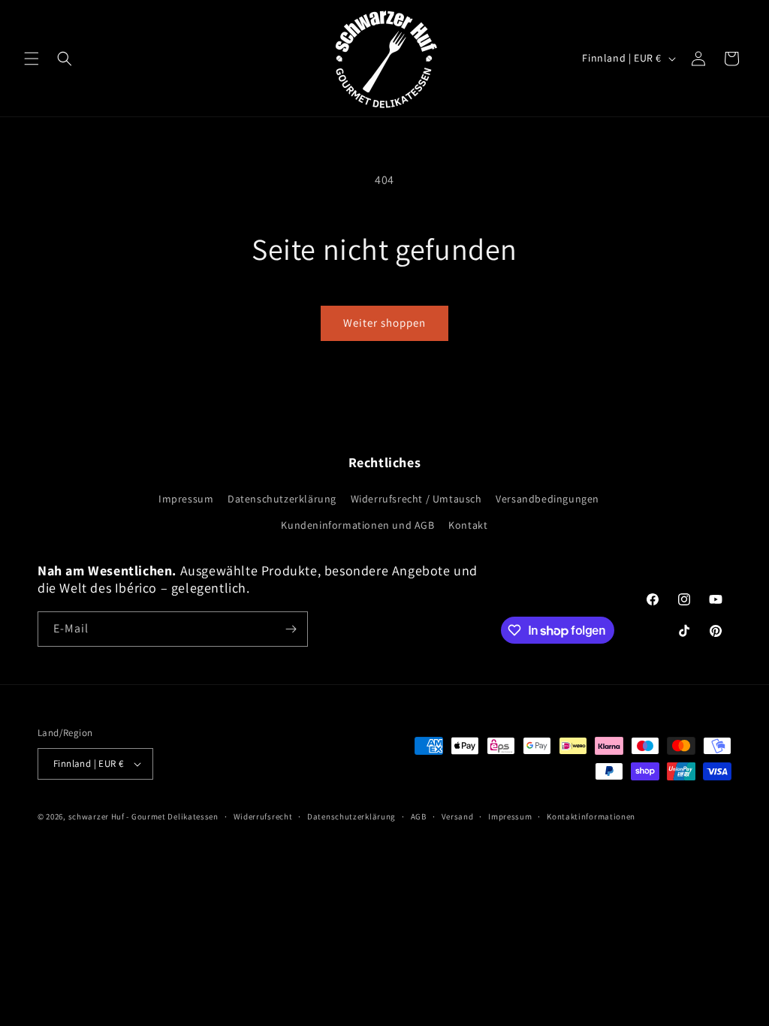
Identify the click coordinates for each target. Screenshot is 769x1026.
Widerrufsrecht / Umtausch (416, 498)
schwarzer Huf (96, 816)
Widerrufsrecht (263, 816)
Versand (458, 816)
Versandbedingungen (547, 498)
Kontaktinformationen (591, 816)
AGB (419, 816)
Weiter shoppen (384, 322)
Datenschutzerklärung (282, 498)
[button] (31, 58)
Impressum (185, 498)
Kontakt (467, 525)
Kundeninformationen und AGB (357, 525)
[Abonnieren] (290, 629)
